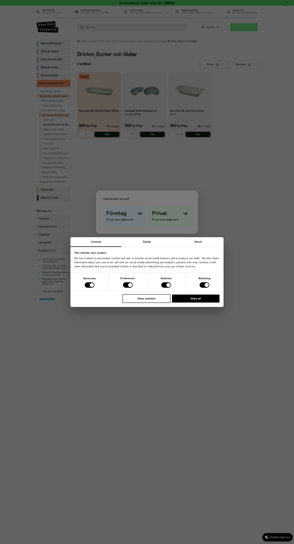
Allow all (196, 298)
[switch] (128, 285)
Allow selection (146, 298)
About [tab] (198, 241)
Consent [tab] (96, 241)
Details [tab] (147, 241)
